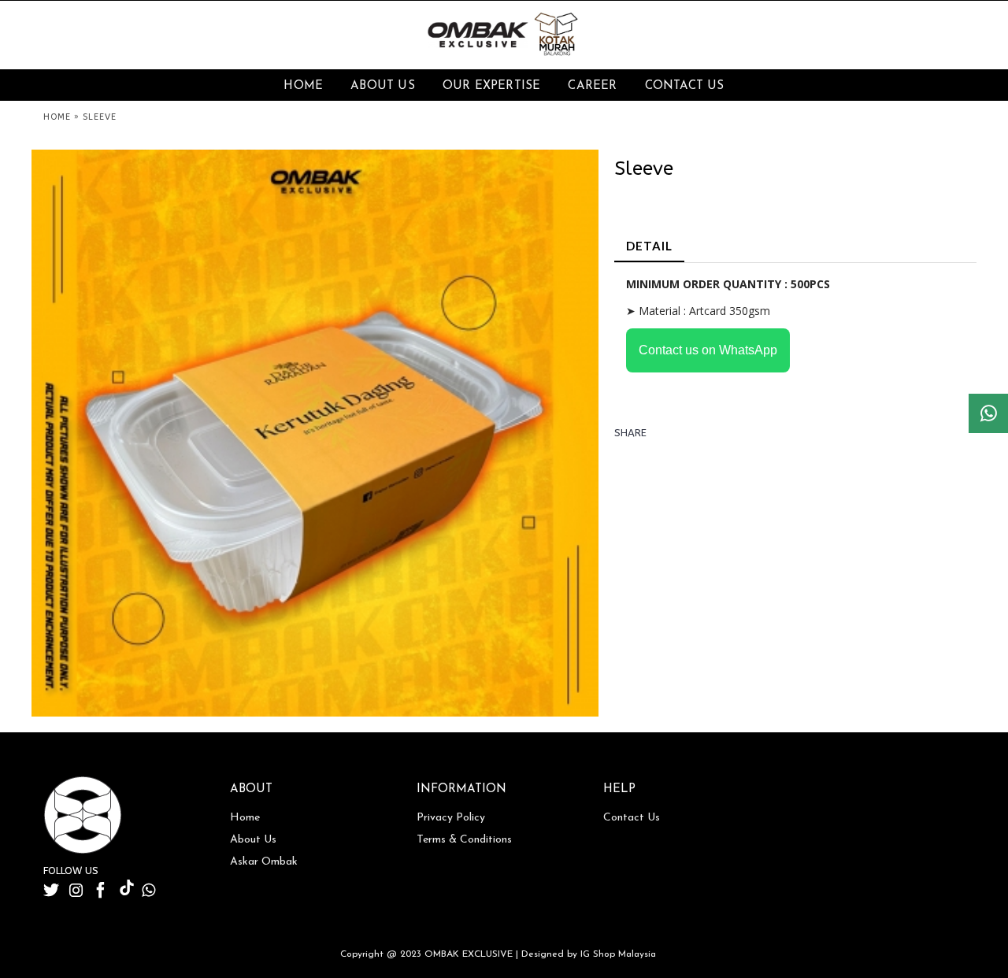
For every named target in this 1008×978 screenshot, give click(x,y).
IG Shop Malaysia (618, 954)
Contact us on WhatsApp (708, 350)
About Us (253, 840)
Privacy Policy (451, 818)
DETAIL (649, 246)
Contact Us (631, 818)
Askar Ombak (264, 862)
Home (245, 818)
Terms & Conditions (464, 840)
